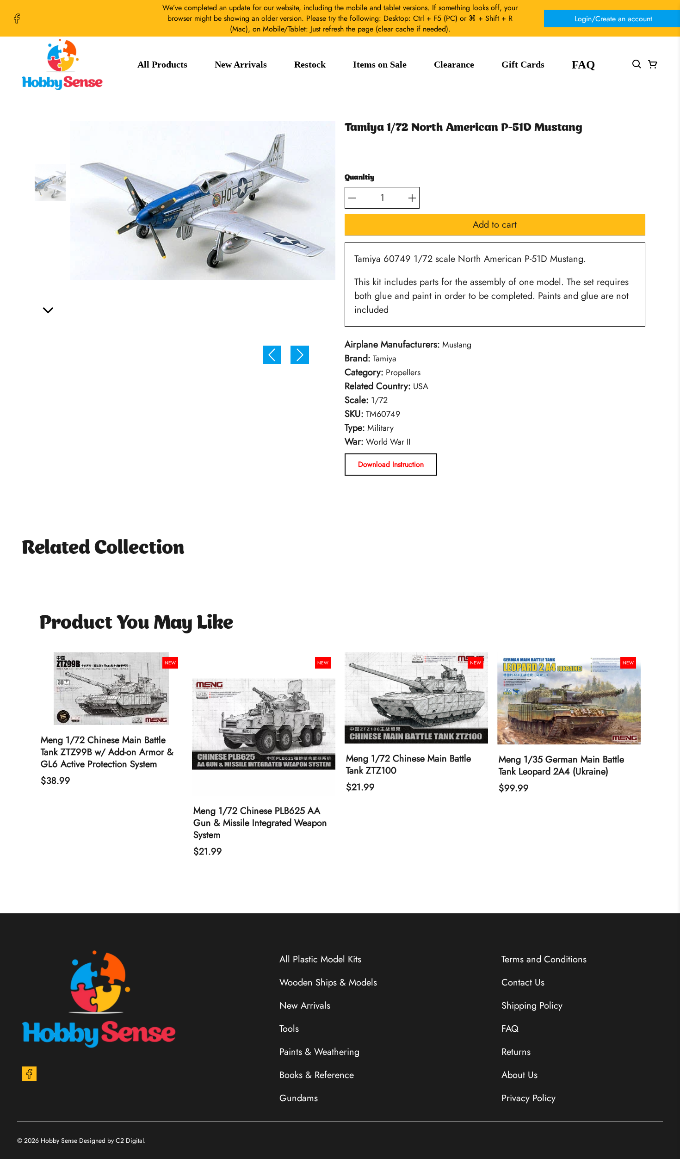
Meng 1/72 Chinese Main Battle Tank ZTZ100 (408, 765)
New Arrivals (241, 64)
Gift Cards (522, 64)
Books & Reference (316, 1075)
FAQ (583, 64)
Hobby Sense (59, 1140)
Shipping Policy (532, 1005)
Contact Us (522, 982)
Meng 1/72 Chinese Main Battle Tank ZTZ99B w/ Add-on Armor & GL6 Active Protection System (107, 752)
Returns (516, 1052)
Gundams (298, 1098)
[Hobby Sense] (62, 64)
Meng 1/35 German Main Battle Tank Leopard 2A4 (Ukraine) (561, 766)
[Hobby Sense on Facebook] (16, 18)
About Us (519, 1075)
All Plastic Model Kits (320, 959)
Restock (310, 64)
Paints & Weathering (319, 1052)
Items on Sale (380, 64)
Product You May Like (136, 623)
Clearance (454, 64)
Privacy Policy (528, 1098)
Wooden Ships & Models (328, 982)
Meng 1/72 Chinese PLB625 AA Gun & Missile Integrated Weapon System (260, 823)
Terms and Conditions (544, 959)
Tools (289, 1028)
